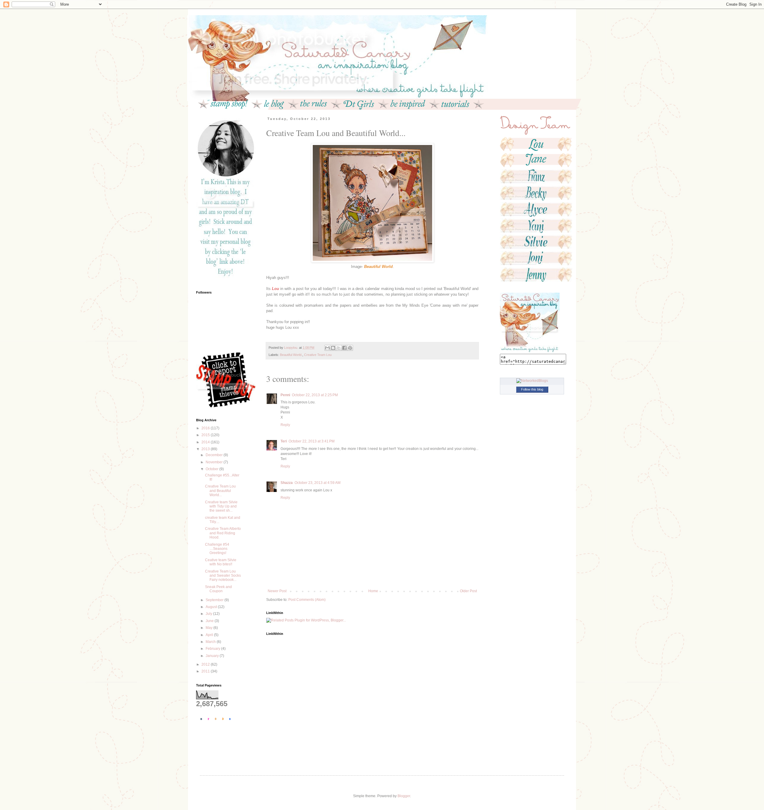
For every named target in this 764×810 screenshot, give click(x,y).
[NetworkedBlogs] (532, 381)
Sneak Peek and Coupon (218, 589)
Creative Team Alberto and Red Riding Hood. (223, 533)
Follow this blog (532, 389)
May (209, 628)
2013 (206, 449)
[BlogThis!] (333, 348)
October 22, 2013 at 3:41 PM (312, 441)
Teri (284, 441)
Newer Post (277, 591)
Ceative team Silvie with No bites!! (220, 562)
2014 (206, 442)
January (213, 656)
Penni (285, 395)
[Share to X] (339, 348)
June (210, 621)
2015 (206, 435)
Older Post (468, 591)
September (215, 600)
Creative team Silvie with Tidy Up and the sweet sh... (221, 506)
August (212, 607)
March (211, 642)
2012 (206, 664)
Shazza (287, 483)
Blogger (404, 796)
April (210, 635)
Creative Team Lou (318, 355)
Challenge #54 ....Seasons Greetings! (217, 548)
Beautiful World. (291, 355)
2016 (206, 428)
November (215, 462)
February (213, 649)
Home (373, 591)
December (215, 455)
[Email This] (327, 348)
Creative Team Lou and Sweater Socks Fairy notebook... (223, 575)
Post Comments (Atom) (307, 600)
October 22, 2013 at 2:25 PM (315, 395)
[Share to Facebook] (344, 348)
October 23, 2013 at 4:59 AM (318, 483)
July (209, 614)
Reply (285, 425)
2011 (206, 671)
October (212, 469)
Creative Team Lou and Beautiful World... (220, 490)
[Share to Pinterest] (350, 348)
